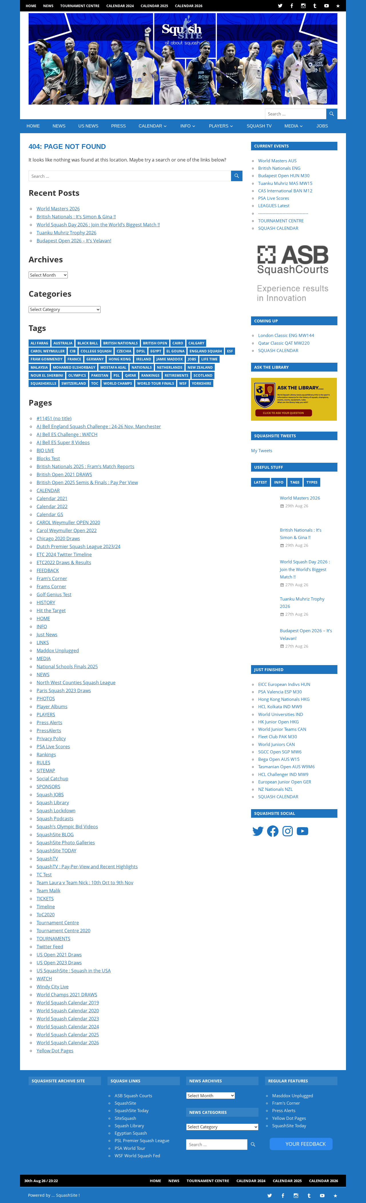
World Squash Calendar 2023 (68, 1019)
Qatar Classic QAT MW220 (284, 343)
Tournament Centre (80, 5)
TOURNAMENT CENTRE (281, 221)
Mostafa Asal (113, 367)
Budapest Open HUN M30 (284, 175)
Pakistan (99, 375)
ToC (94, 383)
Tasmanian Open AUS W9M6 (286, 766)
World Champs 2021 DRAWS (67, 994)
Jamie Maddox (169, 359)
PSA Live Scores (53, 746)
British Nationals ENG (279, 168)
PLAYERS (218, 125)
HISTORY (46, 602)
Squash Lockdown (56, 810)
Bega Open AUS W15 (279, 759)
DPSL (140, 351)
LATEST (260, 482)
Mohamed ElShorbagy (74, 367)
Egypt (155, 351)
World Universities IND (280, 714)
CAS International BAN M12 (285, 190)
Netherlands (169, 367)
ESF (230, 351)
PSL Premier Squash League (142, 1140)
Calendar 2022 (52, 506)
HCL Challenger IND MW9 (283, 774)
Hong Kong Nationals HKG (284, 699)
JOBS (322, 125)
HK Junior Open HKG (278, 722)
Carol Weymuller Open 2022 (67, 530)
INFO (185, 125)
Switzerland (73, 383)
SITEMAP (46, 770)
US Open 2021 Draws (59, 954)
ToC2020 (46, 914)
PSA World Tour (130, 1148)
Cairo (177, 343)
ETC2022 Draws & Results (64, 562)
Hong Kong (120, 359)
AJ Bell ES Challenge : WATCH (67, 434)
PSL (117, 375)
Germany (95, 359)
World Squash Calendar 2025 (68, 1035)
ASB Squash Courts (133, 1095)
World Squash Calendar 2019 (68, 1002)
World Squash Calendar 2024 (68, 1027)
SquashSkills (43, 383)
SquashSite (125, 1103)
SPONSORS (48, 786)
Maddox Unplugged (58, 650)
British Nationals (120, 343)
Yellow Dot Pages (55, 1051)
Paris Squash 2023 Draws (64, 690)
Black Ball (87, 343)
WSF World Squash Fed (137, 1155)
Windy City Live (53, 986)
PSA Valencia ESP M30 (280, 692)
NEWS (48, 5)
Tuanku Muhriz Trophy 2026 (66, 233)
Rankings (150, 375)
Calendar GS (50, 514)
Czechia (124, 351)
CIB (72, 351)
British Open (155, 343)
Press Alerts (49, 722)
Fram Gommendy (46, 359)
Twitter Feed (50, 946)
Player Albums (52, 706)
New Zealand (200, 367)
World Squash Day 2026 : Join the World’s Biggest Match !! (98, 225)
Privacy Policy (51, 738)
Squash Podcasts (55, 818)
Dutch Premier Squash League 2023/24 (78, 546)
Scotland (203, 375)
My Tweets (261, 450)
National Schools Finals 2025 (67, 666)
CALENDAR (150, 125)
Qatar (130, 375)
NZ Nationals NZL (275, 789)
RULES (43, 762)
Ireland (143, 359)
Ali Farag (39, 343)
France (74, 359)
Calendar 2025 (154, 5)
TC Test (44, 874)
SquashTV (47, 858)
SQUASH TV (259, 125)
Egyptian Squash (131, 1133)
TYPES (312, 482)
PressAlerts (49, 730)
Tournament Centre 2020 (63, 930)
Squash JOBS (50, 794)
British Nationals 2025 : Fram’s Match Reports (85, 466)
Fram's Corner (286, 1103)
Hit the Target (51, 610)
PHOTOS (46, 698)
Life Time (209, 359)
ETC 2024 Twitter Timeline (64, 554)
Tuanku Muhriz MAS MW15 (285, 183)
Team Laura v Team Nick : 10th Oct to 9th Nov (85, 882)
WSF (183, 383)
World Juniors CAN (276, 744)
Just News (47, 634)
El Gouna (175, 351)
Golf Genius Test (54, 594)
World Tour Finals (155, 383)
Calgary (196, 343)
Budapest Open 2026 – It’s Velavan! (74, 241)
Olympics (77, 375)
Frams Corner (51, 586)
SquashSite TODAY (56, 850)
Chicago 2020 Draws (58, 538)
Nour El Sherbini (47, 375)
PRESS (118, 125)
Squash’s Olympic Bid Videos (67, 826)
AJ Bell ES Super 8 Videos (63, 442)
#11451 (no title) (54, 418)
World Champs (118, 383)
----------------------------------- (283, 213)
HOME (31, 5)
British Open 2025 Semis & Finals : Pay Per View (87, 482)
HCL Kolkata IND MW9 (280, 706)
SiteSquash (125, 1118)
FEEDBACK (48, 570)
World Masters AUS (277, 160)
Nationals (142, 367)
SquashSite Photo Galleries (66, 842)
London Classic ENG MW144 (286, 335)
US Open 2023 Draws (59, 962)
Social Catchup (52, 778)
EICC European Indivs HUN (284, 684)
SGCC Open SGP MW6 (280, 752)
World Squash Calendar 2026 (68, 1043)
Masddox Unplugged (292, 1095)
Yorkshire (201, 383)
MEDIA (291, 125)
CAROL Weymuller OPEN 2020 (68, 522)
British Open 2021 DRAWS (64, 474)
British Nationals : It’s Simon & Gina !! (76, 217)
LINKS (43, 642)
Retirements (176, 375)
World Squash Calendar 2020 (68, 1011)
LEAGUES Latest (273, 205)
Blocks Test (48, 458)
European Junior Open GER (284, 782)
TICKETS (45, 898)
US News (88, 125)
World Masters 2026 (58, 209)
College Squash (96, 351)
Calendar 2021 (52, 498)
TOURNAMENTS (53, 938)
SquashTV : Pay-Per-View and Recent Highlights (87, 866)
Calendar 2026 (188, 5)
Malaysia (39, 367)
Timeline (46, 906)
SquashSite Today (132, 1110)
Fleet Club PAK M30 (277, 736)
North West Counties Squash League (76, 682)
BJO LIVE (45, 450)
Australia (62, 343)
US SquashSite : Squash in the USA (74, 970)
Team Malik (48, 890)
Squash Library (53, 802)
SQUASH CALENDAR (278, 228)
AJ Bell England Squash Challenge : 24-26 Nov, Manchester (99, 426)
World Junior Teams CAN (282, 729)
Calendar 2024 (120, 5)
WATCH (44, 978)
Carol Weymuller (48, 351)
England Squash (206, 351)
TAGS (294, 482)
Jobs (192, 359)
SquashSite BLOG (55, 834)
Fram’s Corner (52, 578)
